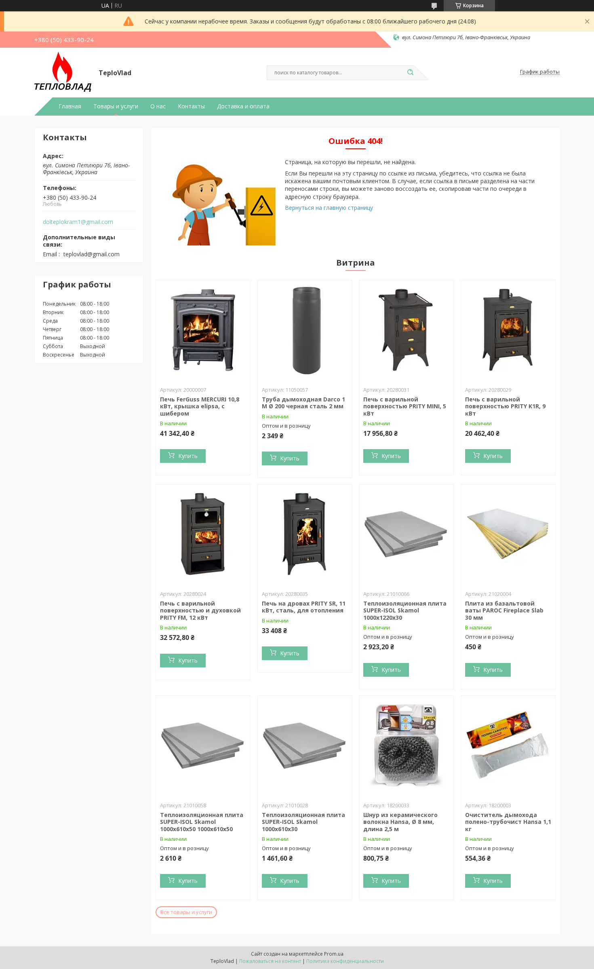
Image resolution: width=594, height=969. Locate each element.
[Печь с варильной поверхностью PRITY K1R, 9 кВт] (508, 330)
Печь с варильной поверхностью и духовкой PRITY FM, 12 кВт (200, 610)
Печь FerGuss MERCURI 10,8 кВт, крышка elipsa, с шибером (199, 406)
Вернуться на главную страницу (329, 207)
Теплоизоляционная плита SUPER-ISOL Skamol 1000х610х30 (303, 822)
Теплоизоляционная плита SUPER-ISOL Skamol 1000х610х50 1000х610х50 (201, 822)
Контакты (191, 106)
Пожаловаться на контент (270, 961)
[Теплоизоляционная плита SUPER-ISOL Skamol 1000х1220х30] (406, 534)
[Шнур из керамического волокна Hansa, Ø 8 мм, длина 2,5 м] (406, 746)
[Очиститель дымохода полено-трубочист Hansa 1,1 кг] (508, 746)
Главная (70, 106)
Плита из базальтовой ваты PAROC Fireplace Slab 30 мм (504, 610)
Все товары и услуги (186, 912)
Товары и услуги (115, 106)
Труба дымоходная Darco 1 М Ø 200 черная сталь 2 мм (303, 402)
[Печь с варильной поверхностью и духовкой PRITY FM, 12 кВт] (203, 534)
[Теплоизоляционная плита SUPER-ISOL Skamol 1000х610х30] (305, 746)
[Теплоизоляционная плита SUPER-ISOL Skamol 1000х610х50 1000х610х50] (203, 746)
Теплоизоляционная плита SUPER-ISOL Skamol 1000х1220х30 (405, 610)
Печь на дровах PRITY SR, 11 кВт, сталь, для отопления (303, 607)
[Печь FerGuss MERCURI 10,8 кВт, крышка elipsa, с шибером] (203, 330)
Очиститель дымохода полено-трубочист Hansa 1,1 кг (508, 822)
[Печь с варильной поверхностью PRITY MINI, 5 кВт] (406, 330)
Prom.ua (333, 953)
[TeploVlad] (62, 72)
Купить (188, 456)
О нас (158, 106)
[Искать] (410, 72)
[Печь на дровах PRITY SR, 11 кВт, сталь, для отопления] (305, 534)
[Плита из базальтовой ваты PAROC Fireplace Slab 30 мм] (508, 534)
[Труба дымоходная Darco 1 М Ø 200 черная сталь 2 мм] (305, 330)
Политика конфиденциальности (345, 961)
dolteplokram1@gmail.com (78, 222)
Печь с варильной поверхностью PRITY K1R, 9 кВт (505, 406)
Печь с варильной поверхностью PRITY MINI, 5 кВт (404, 406)
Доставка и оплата (243, 106)
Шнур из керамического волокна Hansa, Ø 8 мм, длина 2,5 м (400, 822)
